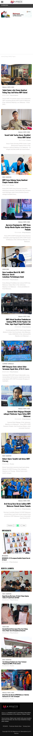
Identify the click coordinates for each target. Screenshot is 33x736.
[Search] (31, 56)
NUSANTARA (8, 177)
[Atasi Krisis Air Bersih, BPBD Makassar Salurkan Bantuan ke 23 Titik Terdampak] (16, 679)
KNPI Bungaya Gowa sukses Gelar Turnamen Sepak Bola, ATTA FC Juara (15, 367)
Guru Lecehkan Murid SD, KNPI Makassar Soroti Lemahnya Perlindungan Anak (13, 274)
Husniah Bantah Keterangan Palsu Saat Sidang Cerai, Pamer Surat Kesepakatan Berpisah (15, 630)
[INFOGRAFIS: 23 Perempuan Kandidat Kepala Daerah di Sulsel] (16, 543)
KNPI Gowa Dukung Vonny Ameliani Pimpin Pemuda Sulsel (14, 181)
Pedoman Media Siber (15, 726)
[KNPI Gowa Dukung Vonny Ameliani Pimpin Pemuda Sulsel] (16, 164)
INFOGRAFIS (5, 555)
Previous (10, 525)
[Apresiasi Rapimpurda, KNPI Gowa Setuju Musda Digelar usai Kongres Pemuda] (16, 209)
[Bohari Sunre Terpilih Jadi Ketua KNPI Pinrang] (16, 443)
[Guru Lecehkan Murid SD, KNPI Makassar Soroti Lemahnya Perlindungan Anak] (16, 256)
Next (24, 525)
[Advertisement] (16, 36)
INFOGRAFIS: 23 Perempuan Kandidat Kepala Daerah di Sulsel (16, 559)
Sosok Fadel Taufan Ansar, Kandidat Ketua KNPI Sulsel (18, 136)
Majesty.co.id (5, 712)
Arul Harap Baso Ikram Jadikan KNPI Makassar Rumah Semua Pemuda (17, 504)
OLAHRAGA (4, 363)
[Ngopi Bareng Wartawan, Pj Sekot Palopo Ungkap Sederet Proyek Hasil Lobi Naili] (16, 581)
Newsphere (24, 731)
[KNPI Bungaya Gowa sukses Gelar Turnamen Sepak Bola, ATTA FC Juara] (16, 351)
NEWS (12, 87)
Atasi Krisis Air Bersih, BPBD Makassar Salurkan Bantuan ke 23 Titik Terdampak (15, 695)
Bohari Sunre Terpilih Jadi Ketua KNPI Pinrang (16, 459)
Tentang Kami (26, 726)
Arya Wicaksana (14, 95)
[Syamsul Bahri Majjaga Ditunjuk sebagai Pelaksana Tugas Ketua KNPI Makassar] (16, 396)
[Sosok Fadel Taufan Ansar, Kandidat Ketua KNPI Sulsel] (16, 119)
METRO (9, 87)
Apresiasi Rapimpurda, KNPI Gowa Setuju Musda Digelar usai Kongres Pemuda (18, 227)
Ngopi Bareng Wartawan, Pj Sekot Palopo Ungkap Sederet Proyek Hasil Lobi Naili (15, 597)
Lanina (29, 140)
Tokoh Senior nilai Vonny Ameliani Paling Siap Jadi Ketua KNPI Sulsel (14, 91)
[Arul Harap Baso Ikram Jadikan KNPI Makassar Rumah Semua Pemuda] (16, 488)
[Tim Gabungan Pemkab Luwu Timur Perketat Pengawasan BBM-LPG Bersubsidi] (16, 647)
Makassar (4, 87)
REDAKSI (5, 726)
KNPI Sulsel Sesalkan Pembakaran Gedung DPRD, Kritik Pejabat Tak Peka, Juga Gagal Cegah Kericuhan (18, 321)
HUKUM (4, 269)
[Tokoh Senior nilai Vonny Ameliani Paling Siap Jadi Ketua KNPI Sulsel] (16, 74)
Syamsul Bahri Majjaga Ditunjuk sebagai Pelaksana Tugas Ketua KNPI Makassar (17, 413)
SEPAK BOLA (11, 363)
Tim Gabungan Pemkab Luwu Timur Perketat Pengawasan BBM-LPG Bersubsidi (14, 663)
